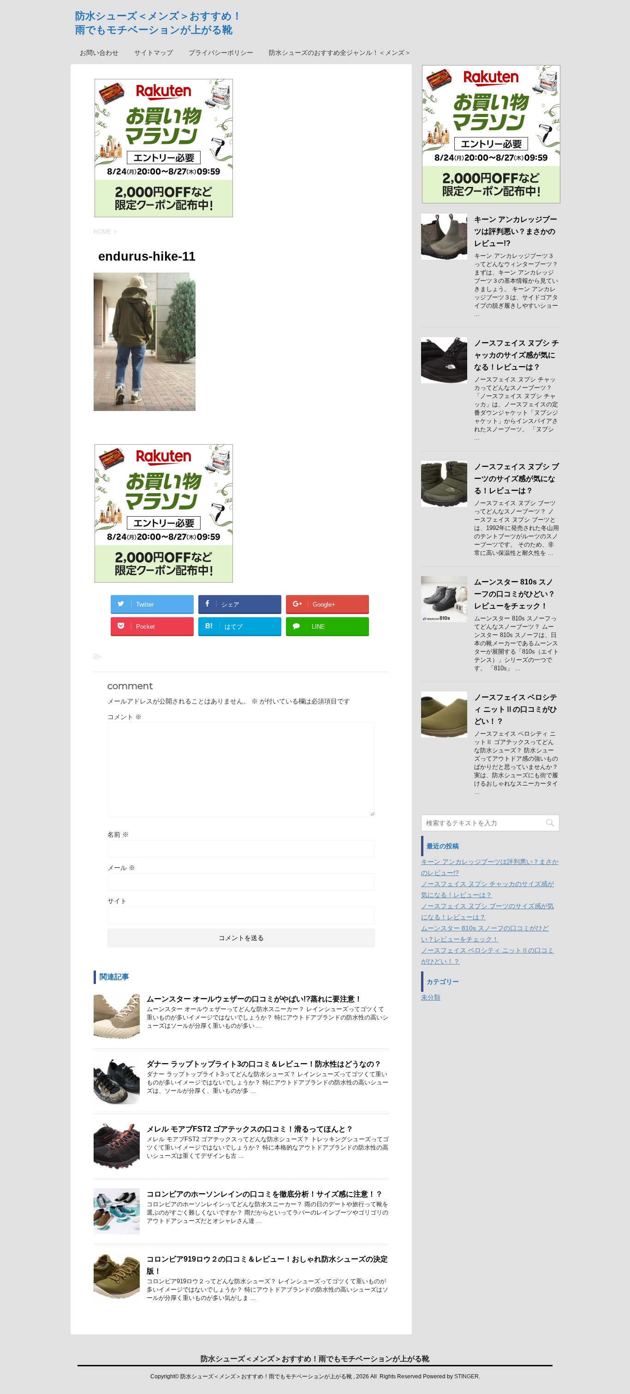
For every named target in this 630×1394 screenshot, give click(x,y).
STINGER (466, 1376)
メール (121, 867)
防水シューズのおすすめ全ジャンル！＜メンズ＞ (340, 52)
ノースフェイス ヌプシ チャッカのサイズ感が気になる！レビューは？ (516, 355)
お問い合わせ (99, 52)
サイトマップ (153, 52)
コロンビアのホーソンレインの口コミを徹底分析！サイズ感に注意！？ (265, 1194)
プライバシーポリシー (221, 52)
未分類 (430, 997)
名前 (118, 834)
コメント (124, 717)
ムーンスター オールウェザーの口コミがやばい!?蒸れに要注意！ (254, 999)
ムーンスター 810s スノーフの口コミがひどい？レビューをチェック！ (514, 594)
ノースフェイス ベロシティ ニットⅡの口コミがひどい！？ (515, 709)
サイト (117, 901)
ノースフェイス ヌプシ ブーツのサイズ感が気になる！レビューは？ (516, 478)
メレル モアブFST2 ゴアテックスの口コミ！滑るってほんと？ (250, 1129)
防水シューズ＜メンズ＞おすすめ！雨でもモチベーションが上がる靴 (315, 1359)
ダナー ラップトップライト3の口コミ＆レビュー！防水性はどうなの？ (264, 1064)
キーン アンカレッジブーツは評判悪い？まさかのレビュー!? (515, 231)
